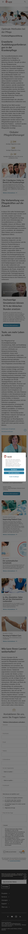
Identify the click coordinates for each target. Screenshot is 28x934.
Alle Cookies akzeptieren (14, 473)
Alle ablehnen (14, 469)
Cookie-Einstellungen (14, 476)
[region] (14, 467)
